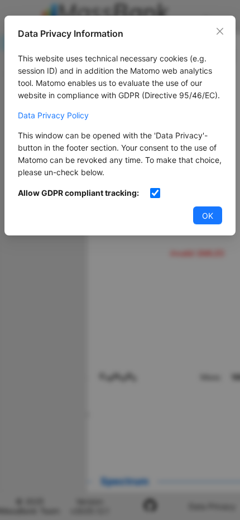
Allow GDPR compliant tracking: (78, 193)
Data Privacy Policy (53, 115)
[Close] (220, 31)
